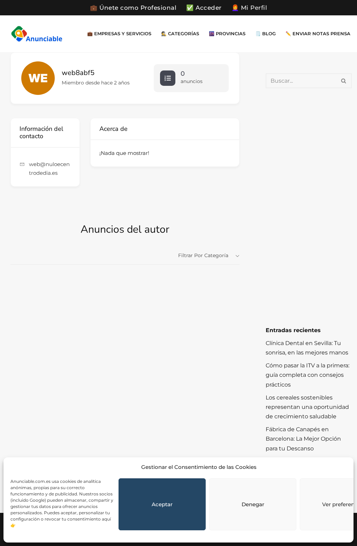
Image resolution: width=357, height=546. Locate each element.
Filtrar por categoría (203, 255)
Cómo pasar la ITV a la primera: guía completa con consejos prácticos (307, 375)
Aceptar (162, 504)
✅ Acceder (204, 7)
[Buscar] (344, 80)
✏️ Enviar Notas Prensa (318, 33)
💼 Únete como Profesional (133, 7)
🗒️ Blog (265, 33)
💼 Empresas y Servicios (119, 33)
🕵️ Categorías (180, 33)
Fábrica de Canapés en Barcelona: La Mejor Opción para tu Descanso (303, 438)
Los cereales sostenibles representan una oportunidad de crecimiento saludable (307, 407)
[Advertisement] (309, 207)
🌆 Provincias (227, 33)
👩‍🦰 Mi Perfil (249, 7)
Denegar (253, 504)
